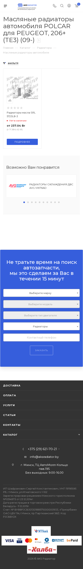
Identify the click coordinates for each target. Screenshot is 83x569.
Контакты (11, 424)
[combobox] (41, 293)
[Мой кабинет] (69, 6)
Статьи (9, 415)
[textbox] (41, 304)
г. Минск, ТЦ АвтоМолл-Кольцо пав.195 (44, 467)
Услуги (9, 405)
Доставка (11, 385)
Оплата (9, 395)
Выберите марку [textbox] (40, 293)
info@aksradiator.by (44, 457)
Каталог (10, 434)
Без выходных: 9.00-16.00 (44, 472)
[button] (24, 202)
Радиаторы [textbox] (40, 326)
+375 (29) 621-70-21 (42, 449)
